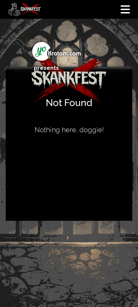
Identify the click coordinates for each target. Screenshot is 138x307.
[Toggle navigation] (125, 9)
